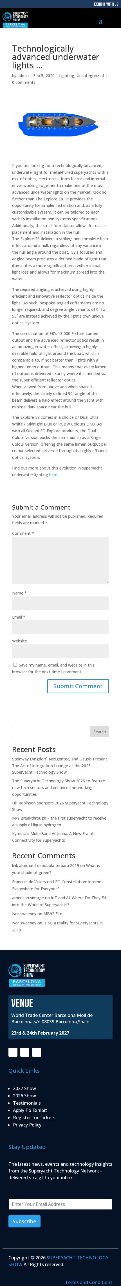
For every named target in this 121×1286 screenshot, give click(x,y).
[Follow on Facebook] (12, 1052)
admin (23, 75)
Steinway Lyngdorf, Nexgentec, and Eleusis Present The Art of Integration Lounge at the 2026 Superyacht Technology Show (59, 765)
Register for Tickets (34, 1117)
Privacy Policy (27, 1125)
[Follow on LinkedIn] (36, 1052)
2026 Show (24, 1096)
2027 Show (24, 1088)
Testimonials (27, 1103)
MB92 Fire (52, 913)
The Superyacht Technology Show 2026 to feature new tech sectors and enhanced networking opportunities (58, 787)
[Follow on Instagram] (24, 1052)
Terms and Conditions (89, 1282)
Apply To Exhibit (30, 1110)
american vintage (28, 897)
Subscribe (24, 1221)
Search (99, 731)
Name (19, 593)
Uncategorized (90, 75)
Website (19, 641)
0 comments (23, 82)
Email (18, 617)
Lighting (66, 75)
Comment (23, 533)
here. (53, 474)
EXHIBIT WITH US (106, 4)
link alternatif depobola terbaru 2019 (45, 865)
